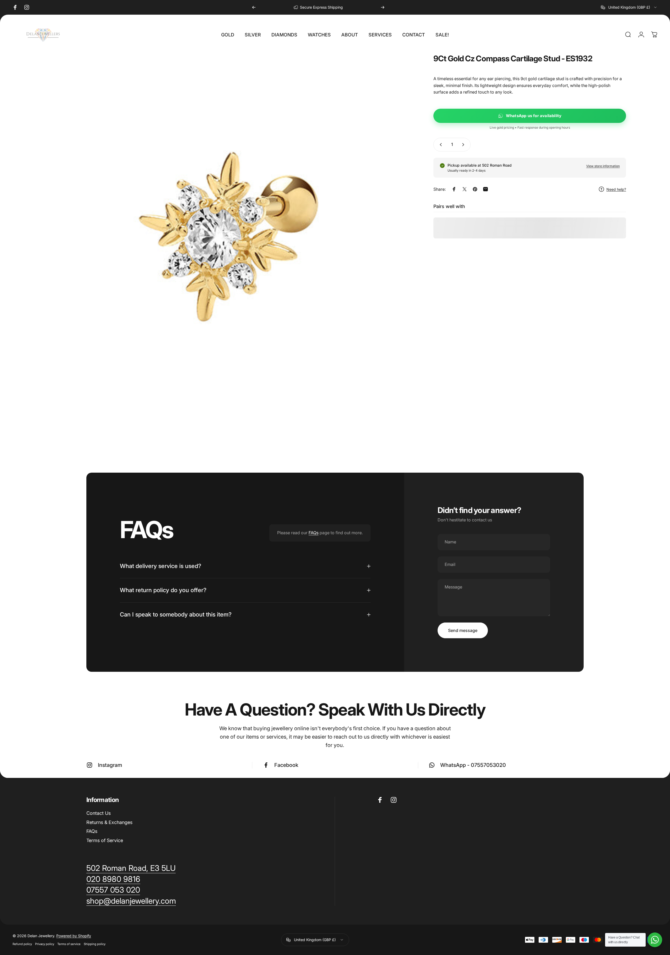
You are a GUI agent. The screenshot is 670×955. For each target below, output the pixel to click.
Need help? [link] (616, 189)
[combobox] (629, 7)
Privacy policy (44, 944)
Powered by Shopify (73, 936)
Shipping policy (94, 944)
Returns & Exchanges (109, 822)
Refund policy (22, 944)
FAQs (314, 532)
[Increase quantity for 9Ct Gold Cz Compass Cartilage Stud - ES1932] (464, 144)
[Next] (382, 7)
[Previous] (254, 7)
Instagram (110, 765)
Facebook (286, 765)
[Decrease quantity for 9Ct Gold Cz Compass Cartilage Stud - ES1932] (440, 144)
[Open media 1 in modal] (231, 241)
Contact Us (98, 813)
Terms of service (69, 944)
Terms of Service (104, 840)
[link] (131, 901)
